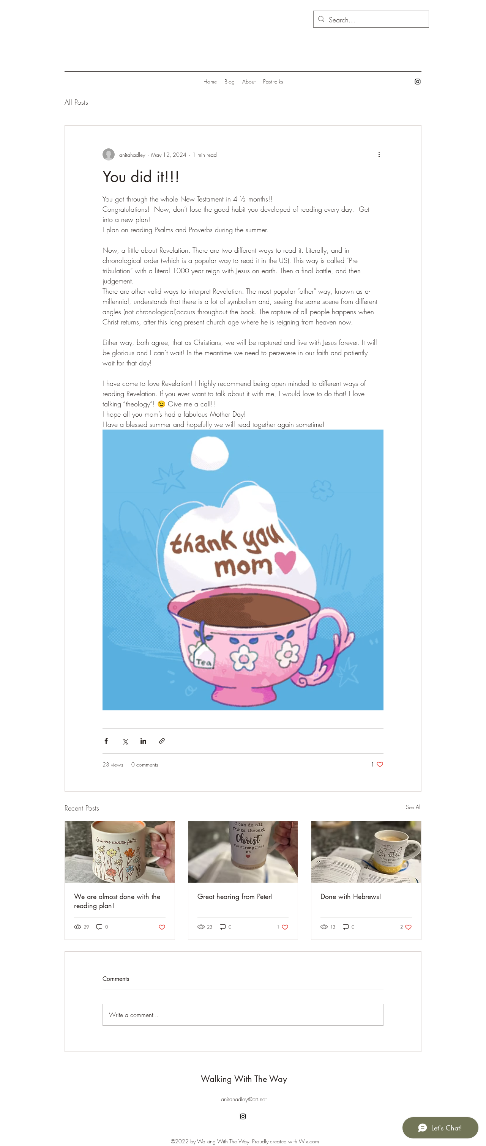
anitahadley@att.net (244, 1099)
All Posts (76, 102)
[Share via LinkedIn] (143, 741)
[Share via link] (162, 741)
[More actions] (378, 154)
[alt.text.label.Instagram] (417, 81)
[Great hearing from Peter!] (243, 852)
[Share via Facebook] (106, 741)
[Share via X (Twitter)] (124, 741)
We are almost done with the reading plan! (117, 901)
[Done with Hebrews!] (366, 852)
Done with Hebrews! (350, 896)
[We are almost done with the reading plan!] (120, 852)
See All (413, 807)
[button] (243, 570)
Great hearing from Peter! (235, 896)
